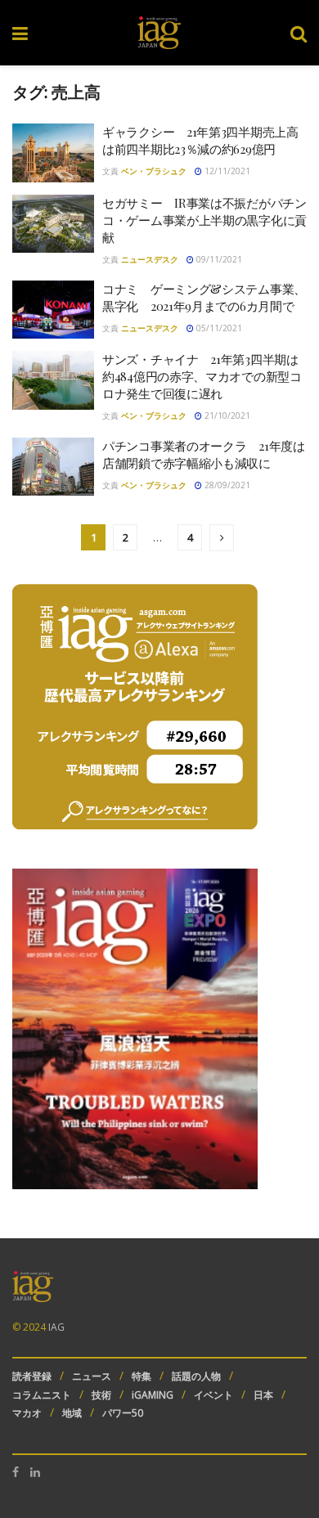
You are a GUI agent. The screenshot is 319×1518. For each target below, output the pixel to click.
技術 (101, 1395)
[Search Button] (298, 32)
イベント (213, 1395)
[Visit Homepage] (159, 32)
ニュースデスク (149, 259)
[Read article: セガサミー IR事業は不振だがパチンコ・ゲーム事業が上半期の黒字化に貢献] (53, 224)
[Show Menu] (20, 32)
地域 (72, 1413)
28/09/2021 (226, 485)
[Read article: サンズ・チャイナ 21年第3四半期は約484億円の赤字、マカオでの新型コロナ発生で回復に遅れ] (53, 380)
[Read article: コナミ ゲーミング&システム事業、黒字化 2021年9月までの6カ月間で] (53, 310)
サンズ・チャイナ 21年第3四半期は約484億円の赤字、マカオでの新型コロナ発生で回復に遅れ (202, 376)
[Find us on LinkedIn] (35, 1472)
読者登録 (32, 1376)
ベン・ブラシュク (153, 171)
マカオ (27, 1413)
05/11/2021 (218, 328)
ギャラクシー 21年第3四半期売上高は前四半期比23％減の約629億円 (200, 140)
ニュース (91, 1376)
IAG (56, 1327)
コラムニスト (41, 1395)
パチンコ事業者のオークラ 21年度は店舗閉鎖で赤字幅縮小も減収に (203, 454)
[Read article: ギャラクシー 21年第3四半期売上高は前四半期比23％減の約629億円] (53, 153)
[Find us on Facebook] (15, 1472)
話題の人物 (196, 1376)
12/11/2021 (226, 171)
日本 (263, 1395)
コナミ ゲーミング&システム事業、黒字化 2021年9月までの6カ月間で (204, 297)
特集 (141, 1376)
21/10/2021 (226, 415)
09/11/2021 (218, 259)
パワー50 (122, 1413)
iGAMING (152, 1395)
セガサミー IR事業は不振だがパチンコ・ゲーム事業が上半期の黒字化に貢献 (204, 220)
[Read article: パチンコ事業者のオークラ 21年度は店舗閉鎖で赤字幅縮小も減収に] (53, 467)
